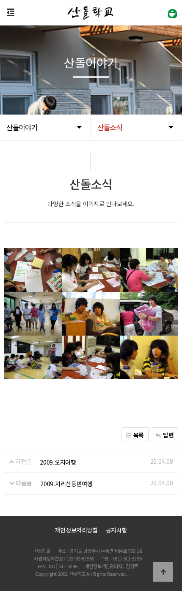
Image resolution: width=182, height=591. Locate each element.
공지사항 (116, 530)
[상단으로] (163, 572)
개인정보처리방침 (76, 530)
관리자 (141, 574)
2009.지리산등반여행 (66, 483)
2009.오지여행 (58, 462)
